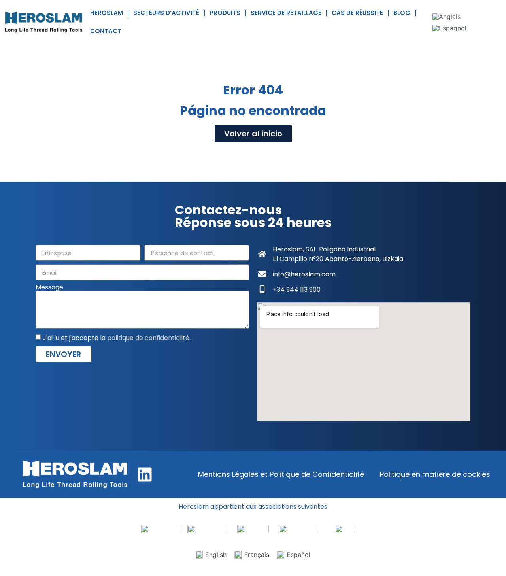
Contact (105, 31)
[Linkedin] (145, 474)
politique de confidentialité (148, 337)
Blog (401, 13)
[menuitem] (446, 16)
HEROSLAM (106, 13)
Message (49, 287)
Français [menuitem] (256, 555)
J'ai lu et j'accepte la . (117, 337)
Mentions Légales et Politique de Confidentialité (281, 474)
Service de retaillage (286, 13)
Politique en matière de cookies (435, 474)
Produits (225, 13)
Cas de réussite (357, 13)
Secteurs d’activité (166, 13)
